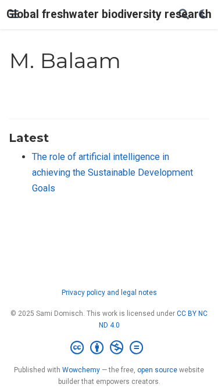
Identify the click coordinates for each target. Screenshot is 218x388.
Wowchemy (81, 370)
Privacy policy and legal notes (109, 293)
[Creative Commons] (109, 347)
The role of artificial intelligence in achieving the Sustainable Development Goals (112, 172)
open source (157, 370)
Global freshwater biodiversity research (109, 14)
